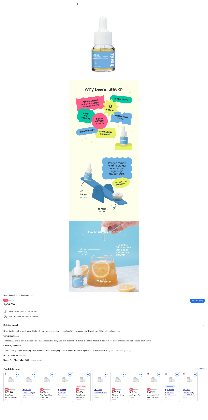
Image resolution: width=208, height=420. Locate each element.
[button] (104, 325)
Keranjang (199, 301)
